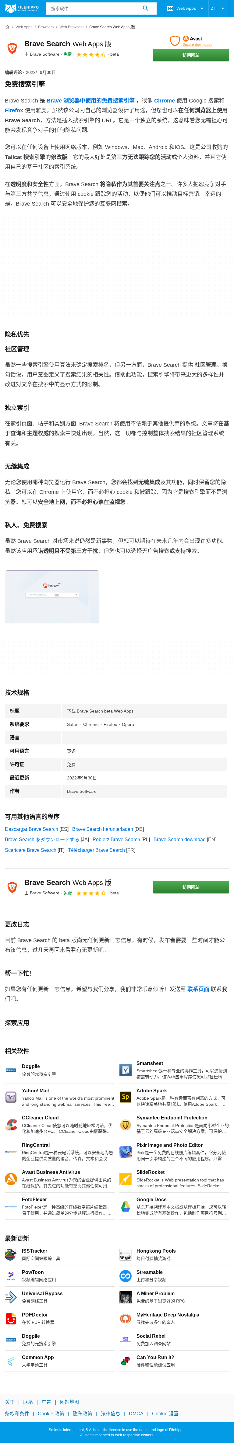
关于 (10, 1402)
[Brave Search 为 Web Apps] (12, 48)
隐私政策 (82, 1413)
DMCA (136, 1413)
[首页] (7, 27)
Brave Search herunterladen (102, 829)
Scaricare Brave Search (30, 850)
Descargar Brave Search (31, 829)
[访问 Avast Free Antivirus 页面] (191, 41)
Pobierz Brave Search (116, 839)
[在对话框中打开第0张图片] (52, 597)
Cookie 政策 (51, 1413)
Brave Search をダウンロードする (42, 839)
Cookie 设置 (165, 1413)
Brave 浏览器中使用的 (91, 101)
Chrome (164, 101)
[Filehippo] (22, 8)
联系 (28, 1402)
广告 (46, 1402)
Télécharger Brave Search (96, 850)
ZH (214, 8)
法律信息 (110, 1413)
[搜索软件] (146, 8)
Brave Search (68, 44)
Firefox (14, 110)
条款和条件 (17, 1413)
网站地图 (69, 1402)
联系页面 (198, 989)
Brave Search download (180, 839)
